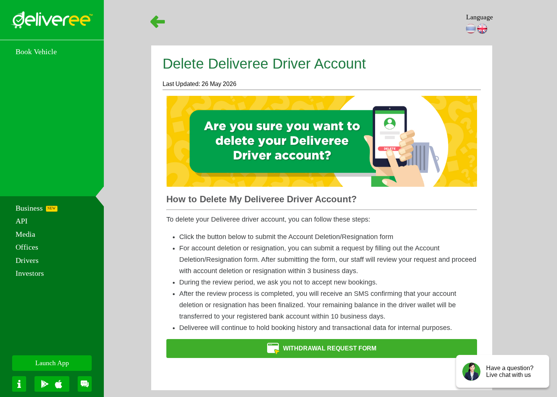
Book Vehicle (36, 51)
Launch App (52, 363)
